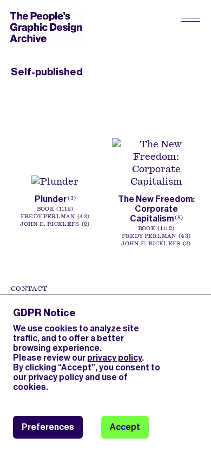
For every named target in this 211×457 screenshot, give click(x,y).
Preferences (48, 427)
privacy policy (114, 357)
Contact (29, 288)
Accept (125, 427)
